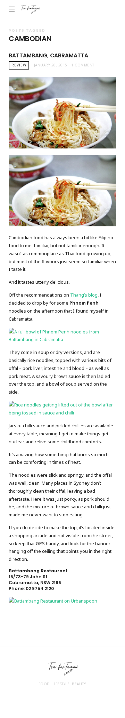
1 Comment (82, 65)
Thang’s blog (84, 295)
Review (18, 65)
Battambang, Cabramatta (48, 55)
